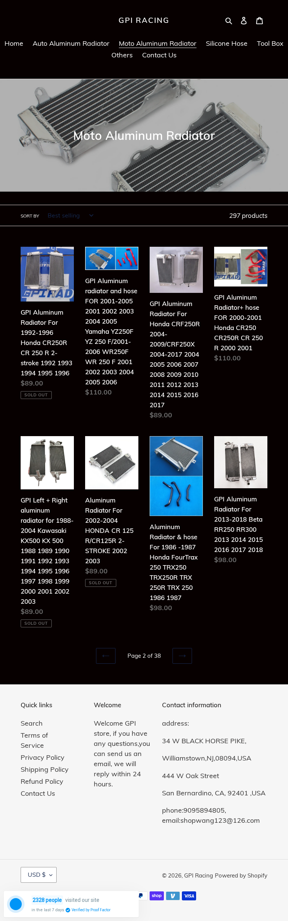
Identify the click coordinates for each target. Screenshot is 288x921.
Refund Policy (42, 781)
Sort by (30, 216)
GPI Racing (144, 20)
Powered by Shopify (241, 875)
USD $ (37, 874)
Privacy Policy (42, 757)
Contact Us (38, 793)
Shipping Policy (45, 769)
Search (32, 723)
